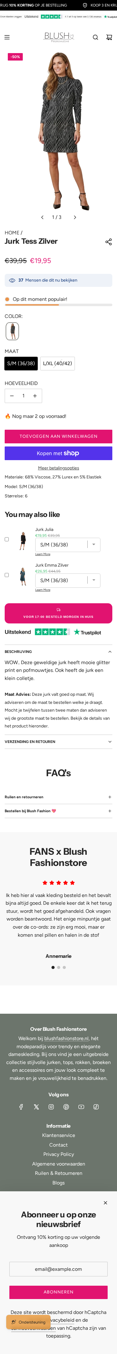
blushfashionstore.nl (66, 1038)
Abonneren (59, 1292)
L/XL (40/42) (57, 363)
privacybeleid (59, 1320)
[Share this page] (108, 242)
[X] (36, 1107)
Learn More (42, 554)
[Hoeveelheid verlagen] (12, 396)
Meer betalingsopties (58, 468)
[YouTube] (81, 1107)
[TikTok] (96, 1107)
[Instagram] (51, 1107)
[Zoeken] (95, 37)
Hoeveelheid (21, 383)
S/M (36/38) (21, 363)
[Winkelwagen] (109, 37)
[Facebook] (21, 1107)
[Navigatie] (7, 37)
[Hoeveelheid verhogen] (35, 396)
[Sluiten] (105, 1203)
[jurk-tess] (12, 332)
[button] (42, 217)
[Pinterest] (66, 1107)
